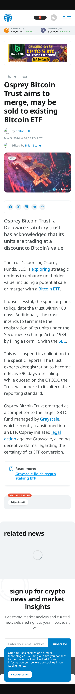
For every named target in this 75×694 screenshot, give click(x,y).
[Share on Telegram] (34, 207)
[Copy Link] (42, 207)
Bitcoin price (19, 30)
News (24, 76)
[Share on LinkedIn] (26, 207)
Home (12, 76)
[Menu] (67, 18)
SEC (62, 341)
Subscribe (59, 644)
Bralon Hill (23, 131)
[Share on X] (18, 207)
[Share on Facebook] (10, 207)
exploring (40, 269)
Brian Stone (33, 145)
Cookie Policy (16, 665)
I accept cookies (20, 674)
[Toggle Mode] (54, 17)
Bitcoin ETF (49, 289)
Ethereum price (55, 30)
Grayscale (49, 419)
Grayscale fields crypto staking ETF (35, 476)
